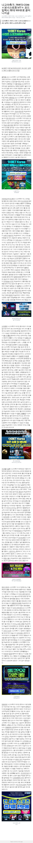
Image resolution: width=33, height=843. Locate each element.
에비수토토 (5, 587)
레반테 (10, 295)
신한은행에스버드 (18, 778)
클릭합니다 (5, 77)
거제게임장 (25, 368)
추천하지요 (10, 93)
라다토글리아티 (8, 709)
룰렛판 (26, 720)
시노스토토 (7, 617)
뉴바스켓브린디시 (18, 608)
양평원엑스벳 (9, 727)
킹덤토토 (4, 704)
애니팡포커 (19, 492)
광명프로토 (17, 277)
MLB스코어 (19, 759)
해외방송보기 (18, 531)
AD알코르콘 (18, 291)
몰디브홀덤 (7, 335)
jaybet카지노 (25, 487)
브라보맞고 (20, 633)
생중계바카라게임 (9, 716)
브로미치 (17, 647)
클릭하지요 (23, 150)
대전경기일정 (7, 654)
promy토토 (22, 538)
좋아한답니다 (19, 84)
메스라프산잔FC (21, 785)
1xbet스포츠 (7, 631)
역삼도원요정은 (8, 125)
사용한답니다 (12, 98)
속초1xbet (18, 240)
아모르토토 (24, 201)
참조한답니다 (7, 146)
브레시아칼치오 (8, 235)
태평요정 (23, 130)
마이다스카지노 (11, 508)
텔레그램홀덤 (21, 413)
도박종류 (4, 326)
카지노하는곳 (10, 377)
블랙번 (19, 286)
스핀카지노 (12, 551)
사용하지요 (16, 102)
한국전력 (6, 517)
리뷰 (4, 137)
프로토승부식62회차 (8, 199)
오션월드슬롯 (6, 469)
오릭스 (7, 736)
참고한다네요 (10, 118)
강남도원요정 (19, 111)
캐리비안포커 (12, 261)
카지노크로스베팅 (18, 624)
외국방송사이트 (8, 281)
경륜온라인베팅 (16, 603)
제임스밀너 (7, 558)
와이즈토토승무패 (20, 256)
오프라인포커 (25, 773)
